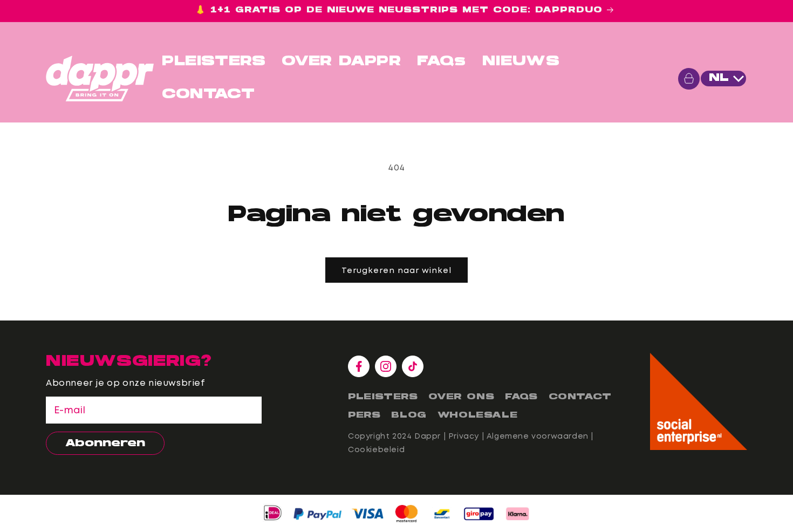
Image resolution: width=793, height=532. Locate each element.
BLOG (408, 415)
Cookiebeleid (376, 449)
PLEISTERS (213, 62)
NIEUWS (521, 62)
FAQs (441, 62)
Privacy (463, 436)
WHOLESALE (477, 415)
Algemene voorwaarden (538, 436)
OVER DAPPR (341, 62)
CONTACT (208, 95)
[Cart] (689, 79)
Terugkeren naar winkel (396, 270)
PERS (364, 415)
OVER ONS (461, 397)
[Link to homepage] (100, 78)
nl (719, 78)
